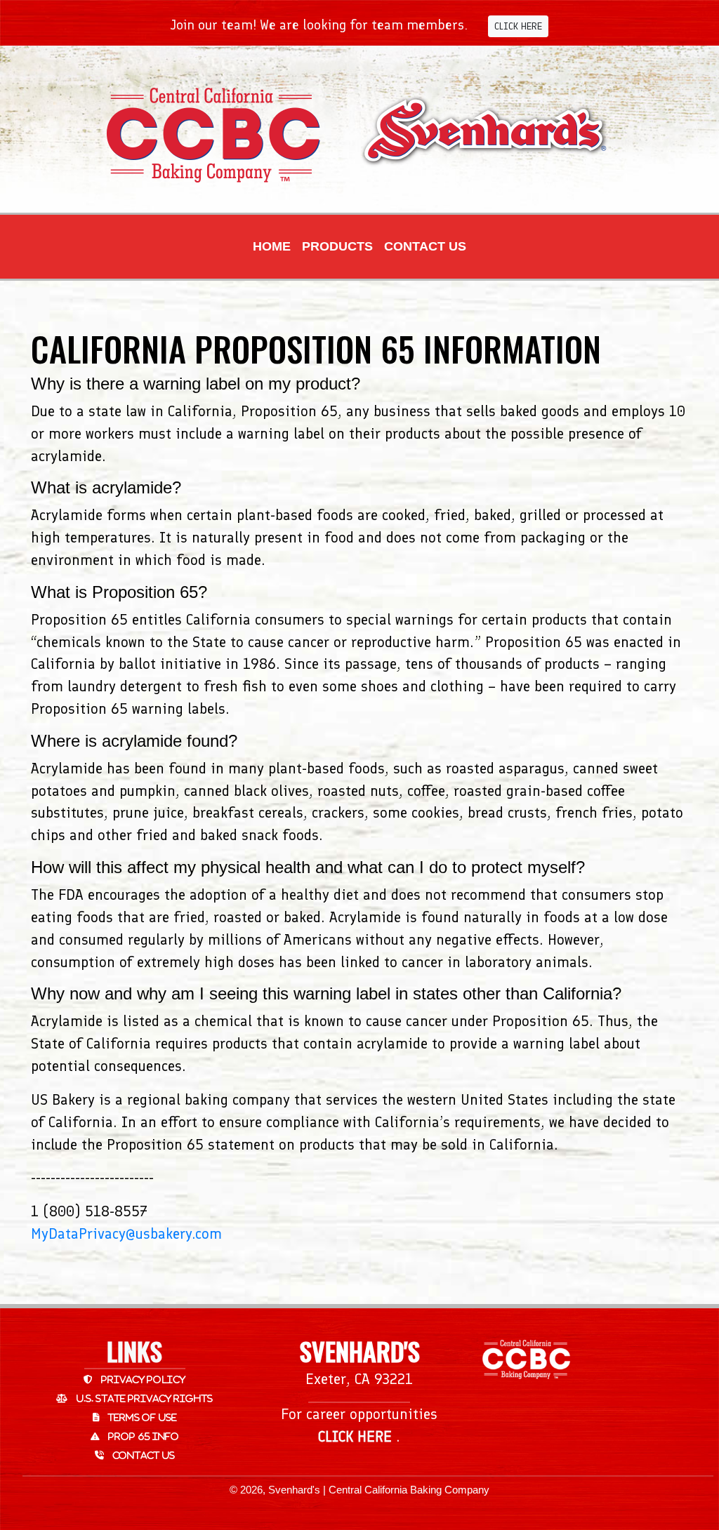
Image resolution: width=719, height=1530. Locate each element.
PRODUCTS (337, 246)
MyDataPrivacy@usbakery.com (126, 1233)
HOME (272, 246)
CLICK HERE (518, 26)
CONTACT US (425, 246)
